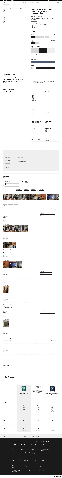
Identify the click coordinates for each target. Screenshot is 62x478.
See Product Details (34, 21)
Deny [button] (54, 476)
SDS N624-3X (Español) (7, 164)
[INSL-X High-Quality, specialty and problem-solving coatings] (28, 465)
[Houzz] (46, 441)
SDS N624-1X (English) (7, 157)
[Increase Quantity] (34, 68)
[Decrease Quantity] (32, 68)
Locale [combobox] (15, 205)
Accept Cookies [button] (58, 476)
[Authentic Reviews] (6, 177)
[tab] (4, 10)
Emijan (3, 308)
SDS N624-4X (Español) (7, 160)
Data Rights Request (14, 455)
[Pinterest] (43, 441)
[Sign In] (56, 0)
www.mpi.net (45, 436)
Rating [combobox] (4, 205)
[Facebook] (36, 441)
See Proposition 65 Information (22, 161)
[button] (12, 0)
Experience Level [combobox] (10, 205)
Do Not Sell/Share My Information (16, 454)
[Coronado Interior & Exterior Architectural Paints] (40, 465)
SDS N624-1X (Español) (7, 163)
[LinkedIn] (48, 441)
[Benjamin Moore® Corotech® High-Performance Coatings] (15, 466)
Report (11, 249)
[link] (57, 0)
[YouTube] (41, 441)
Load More (31, 359)
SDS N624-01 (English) (7, 167)
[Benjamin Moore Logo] (5, 2)
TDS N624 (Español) (20, 157)
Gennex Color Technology (40, 81)
